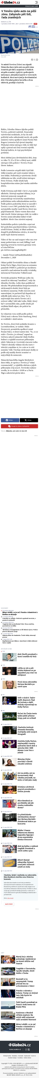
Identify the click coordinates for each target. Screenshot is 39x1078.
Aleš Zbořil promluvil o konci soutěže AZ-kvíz (27, 655)
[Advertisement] (19, 106)
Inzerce (33, 1056)
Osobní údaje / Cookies (15, 1058)
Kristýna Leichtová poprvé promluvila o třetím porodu (26, 789)
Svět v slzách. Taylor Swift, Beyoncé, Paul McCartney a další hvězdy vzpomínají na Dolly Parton (27, 702)
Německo (9, 431)
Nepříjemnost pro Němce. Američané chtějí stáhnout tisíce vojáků (19, 642)
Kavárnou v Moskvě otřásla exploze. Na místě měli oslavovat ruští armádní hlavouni (26, 1016)
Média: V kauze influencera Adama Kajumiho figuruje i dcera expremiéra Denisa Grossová (26, 835)
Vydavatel (27, 1056)
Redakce (14, 1056)
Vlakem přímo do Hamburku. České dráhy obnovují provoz (18, 636)
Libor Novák (10, 898)
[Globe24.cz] (10, 2)
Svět (2, 953)
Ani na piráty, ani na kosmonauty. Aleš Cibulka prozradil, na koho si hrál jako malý (27, 776)
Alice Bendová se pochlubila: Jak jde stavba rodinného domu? (26, 804)
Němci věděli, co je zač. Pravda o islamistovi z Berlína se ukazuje (20, 613)
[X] (35, 60)
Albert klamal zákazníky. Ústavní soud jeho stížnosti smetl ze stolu (26, 863)
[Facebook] (32, 60)
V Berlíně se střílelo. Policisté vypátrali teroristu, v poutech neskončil (19, 619)
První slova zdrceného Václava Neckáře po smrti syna (27, 684)
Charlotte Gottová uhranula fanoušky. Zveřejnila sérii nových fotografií (27, 730)
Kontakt (20, 1056)
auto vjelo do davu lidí (20, 431)
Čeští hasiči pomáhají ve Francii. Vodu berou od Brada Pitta (26, 1004)
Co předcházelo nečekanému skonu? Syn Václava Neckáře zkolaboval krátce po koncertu (27, 819)
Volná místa (27, 1058)
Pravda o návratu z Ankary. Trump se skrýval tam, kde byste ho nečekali (27, 994)
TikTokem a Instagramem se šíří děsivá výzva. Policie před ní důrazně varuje (20, 630)
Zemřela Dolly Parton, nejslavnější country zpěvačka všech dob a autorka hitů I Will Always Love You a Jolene (27, 747)
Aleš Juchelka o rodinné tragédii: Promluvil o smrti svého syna (28, 848)
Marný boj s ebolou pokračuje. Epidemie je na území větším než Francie (26, 960)
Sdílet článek (33, 26)
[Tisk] (37, 60)
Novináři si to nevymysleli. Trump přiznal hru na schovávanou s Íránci (25, 982)
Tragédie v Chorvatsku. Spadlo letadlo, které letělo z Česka (26, 970)
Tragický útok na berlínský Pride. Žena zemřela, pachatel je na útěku (18, 625)
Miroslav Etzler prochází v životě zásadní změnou (25, 761)
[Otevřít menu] (36, 2)
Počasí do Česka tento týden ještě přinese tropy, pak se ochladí (27, 715)
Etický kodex (7, 1056)
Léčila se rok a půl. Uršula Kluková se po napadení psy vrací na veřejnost (27, 671)
